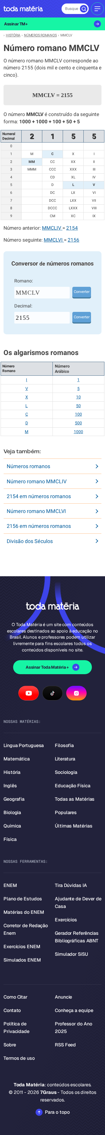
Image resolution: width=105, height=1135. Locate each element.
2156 (73, 240)
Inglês (10, 786)
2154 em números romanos (39, 496)
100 (78, 414)
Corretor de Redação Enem (26, 929)
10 (78, 397)
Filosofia (64, 745)
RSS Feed (65, 1045)
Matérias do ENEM (24, 912)
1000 (78, 431)
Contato (12, 1010)
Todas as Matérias (74, 799)
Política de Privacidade (16, 1027)
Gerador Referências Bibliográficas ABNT (77, 937)
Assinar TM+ (16, 24)
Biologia (12, 812)
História (12, 772)
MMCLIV (52, 228)
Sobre (10, 1045)
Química (12, 826)
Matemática (17, 759)
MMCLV (28, 292)
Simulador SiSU (71, 954)
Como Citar (15, 997)
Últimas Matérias (73, 826)
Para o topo (57, 1112)
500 (78, 423)
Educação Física (72, 786)
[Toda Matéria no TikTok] (52, 693)
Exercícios (66, 920)
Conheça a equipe (74, 1010)
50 (78, 405)
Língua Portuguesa (24, 745)
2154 (72, 228)
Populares (66, 812)
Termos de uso (19, 1058)
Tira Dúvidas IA (71, 885)
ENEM (10, 885)
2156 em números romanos (39, 526)
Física (10, 839)
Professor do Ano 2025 (73, 1027)
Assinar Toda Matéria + (47, 667)
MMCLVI (54, 240)
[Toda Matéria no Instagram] (76, 693)
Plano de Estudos (23, 899)
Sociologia (66, 772)
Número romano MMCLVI (36, 511)
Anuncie (63, 997)
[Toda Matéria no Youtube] (28, 693)
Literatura (65, 759)
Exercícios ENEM (22, 947)
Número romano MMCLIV (36, 481)
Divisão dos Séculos (30, 541)
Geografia (14, 799)
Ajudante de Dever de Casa (78, 902)
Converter (82, 291)
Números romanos (28, 466)
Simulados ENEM (22, 960)
